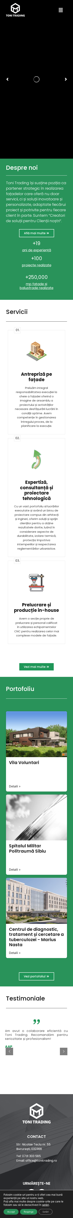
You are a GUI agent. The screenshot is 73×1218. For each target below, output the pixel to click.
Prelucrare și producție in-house (36, 607)
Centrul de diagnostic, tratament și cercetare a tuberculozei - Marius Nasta (36, 937)
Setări (45, 1211)
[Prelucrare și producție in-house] (36, 582)
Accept (11, 1211)
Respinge (29, 1211)
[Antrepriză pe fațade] (36, 351)
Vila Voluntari (24, 763)
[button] (60, 10)
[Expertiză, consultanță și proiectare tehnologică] (36, 459)
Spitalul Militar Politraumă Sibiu (27, 848)
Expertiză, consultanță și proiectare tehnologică (36, 490)
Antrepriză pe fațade (36, 377)
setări (45, 1204)
